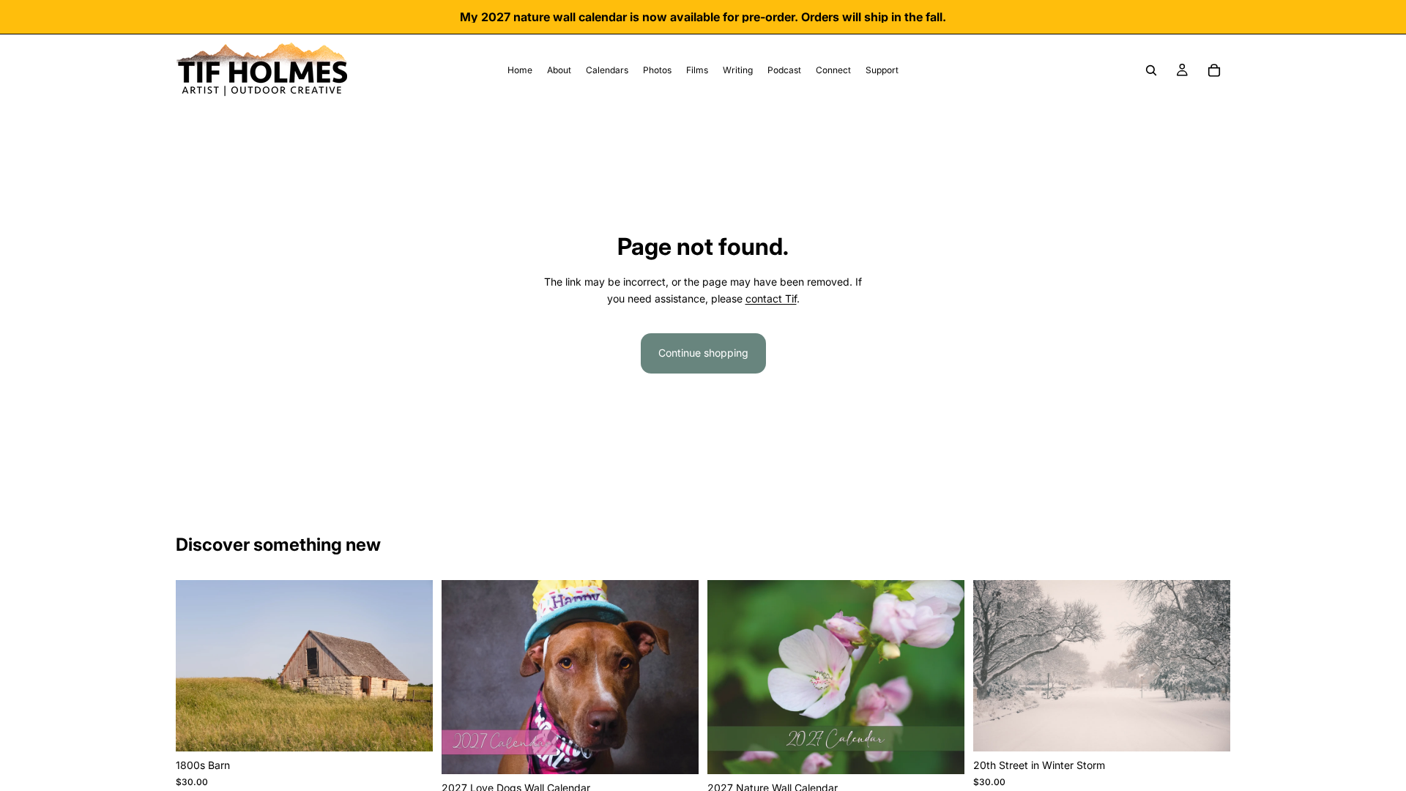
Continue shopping (703, 352)
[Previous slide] (198, 666)
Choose (422, 728)
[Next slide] (411, 666)
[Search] (1151, 70)
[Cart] (1214, 70)
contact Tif (771, 298)
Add (688, 751)
